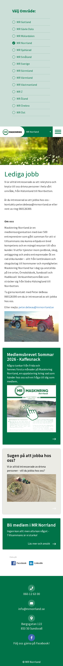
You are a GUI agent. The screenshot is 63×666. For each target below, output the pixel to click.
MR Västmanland (27, 84)
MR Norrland (24, 43)
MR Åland (22, 98)
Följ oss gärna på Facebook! (31, 643)
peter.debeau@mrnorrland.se (36, 307)
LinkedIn (38, 563)
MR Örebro (23, 105)
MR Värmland (25, 77)
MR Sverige (23, 63)
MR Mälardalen (25, 36)
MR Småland (24, 57)
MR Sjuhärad (24, 50)
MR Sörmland (25, 70)
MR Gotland (24, 22)
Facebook (21, 563)
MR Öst (21, 112)
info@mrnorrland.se (31, 609)
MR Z (20, 91)
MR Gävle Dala (25, 29)
